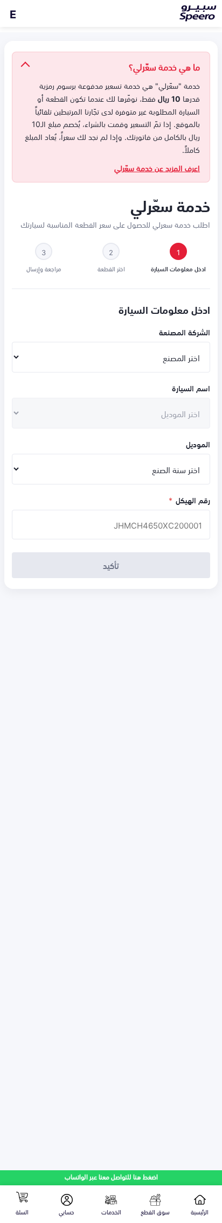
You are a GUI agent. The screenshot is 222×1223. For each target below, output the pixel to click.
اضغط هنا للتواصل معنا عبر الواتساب (111, 1176)
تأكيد (111, 565)
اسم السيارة (191, 387)
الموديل (198, 443)
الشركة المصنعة (184, 332)
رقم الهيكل (189, 499)
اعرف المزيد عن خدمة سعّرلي (157, 167)
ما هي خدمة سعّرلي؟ (164, 66)
